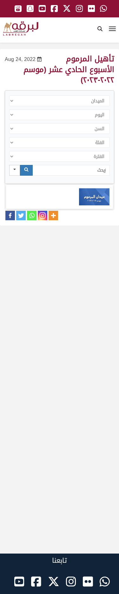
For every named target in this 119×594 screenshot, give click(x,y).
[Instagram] (42, 215)
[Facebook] (10, 215)
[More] (53, 215)
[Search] (26, 170)
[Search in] (14, 170)
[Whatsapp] (31, 215)
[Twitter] (21, 215)
